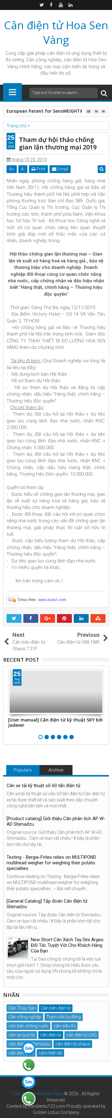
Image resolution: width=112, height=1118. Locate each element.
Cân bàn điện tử (56, 1008)
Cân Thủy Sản (22, 1008)
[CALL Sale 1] (28, 1065)
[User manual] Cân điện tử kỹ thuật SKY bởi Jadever (55, 722)
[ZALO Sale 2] (28, 1082)
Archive (56, 770)
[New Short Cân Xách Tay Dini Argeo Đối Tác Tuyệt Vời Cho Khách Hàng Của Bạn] (18, 948)
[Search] (104, 93)
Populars (23, 770)
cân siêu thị (65, 1025)
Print (40, 169)
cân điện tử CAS (81, 1034)
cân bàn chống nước (28, 1025)
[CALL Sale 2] (28, 1099)
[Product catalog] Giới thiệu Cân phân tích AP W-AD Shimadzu (56, 821)
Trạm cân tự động (63, 1016)
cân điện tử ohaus (72, 1043)
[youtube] (61, 5)
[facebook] (51, 5)
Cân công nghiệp (24, 1016)
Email (62, 169)
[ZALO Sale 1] (28, 1048)
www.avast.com (52, 599)
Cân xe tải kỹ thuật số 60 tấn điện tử (43, 785)
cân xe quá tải (21, 1034)
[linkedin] (70, 5)
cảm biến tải (50, 1052)
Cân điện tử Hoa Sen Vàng (56, 32)
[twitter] (41, 5)
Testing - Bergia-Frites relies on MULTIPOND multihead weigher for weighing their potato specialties (51, 862)
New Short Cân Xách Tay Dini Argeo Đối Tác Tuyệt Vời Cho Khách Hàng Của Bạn (67, 945)
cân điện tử (58, 53)
